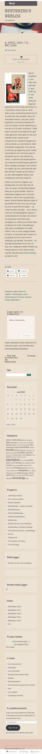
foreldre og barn (25, 453)
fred (16, 297)
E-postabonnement (17, 708)
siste (12, 658)
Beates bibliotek (14, 503)
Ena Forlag (31, 253)
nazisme (28, 297)
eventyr (32, 447)
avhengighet (29, 440)
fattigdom (23, 450)
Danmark (19, 445)
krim (31, 460)
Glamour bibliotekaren (16, 517)
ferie (33, 450)
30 (21, 418)
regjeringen (14, 300)
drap (25, 445)
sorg (19, 473)
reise (16, 470)
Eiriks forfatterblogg (15, 513)
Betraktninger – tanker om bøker (20, 506)
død (31, 445)
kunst (8, 463)
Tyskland (17, 475)
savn (30, 470)
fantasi (16, 450)
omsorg (16, 468)
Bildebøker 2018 (14, 613)
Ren (9, 688)
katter (24, 457)
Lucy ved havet (14, 671)
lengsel (13, 463)
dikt (23, 445)
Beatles (11, 678)
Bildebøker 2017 (14, 610)
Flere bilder (10, 647)
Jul (22, 457)
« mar (8, 425)
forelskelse (9, 455)
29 (16, 418)
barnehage (20, 442)
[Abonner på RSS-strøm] (8, 658)
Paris (32, 468)
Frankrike (15, 455)
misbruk (32, 463)
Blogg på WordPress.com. (15, 749)
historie (21, 297)
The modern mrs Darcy (17, 541)
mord (8, 465)
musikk (17, 465)
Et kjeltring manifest (15, 695)
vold (27, 478)
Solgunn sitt (12, 538)
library (23, 463)
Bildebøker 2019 (14, 617)
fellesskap (29, 450)
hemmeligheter (27, 455)
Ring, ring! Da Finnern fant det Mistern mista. (11, 359)
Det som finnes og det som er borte (21, 685)
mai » (14, 425)
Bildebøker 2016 (14, 607)
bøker (16, 291)
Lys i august (12, 692)
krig (27, 460)
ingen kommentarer (21, 59)
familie (10, 449)
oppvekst (24, 468)
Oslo (29, 468)
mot (13, 465)
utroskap (30, 475)
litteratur (27, 463)
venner (8, 478)
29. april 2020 (21, 62)
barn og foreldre (28, 442)
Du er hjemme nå (14, 664)
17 (25, 409)
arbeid (24, 440)
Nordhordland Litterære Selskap (20, 527)
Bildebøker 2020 (14, 621)
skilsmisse (9, 473)
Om (9, 624)
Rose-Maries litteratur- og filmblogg (21, 531)
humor (14, 457)
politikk (12, 470)
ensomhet (24, 447)
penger (8, 470)
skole (14, 473)
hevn (33, 455)
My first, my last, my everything (19, 523)
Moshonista (12, 520)
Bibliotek (9, 445)
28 (12, 418)
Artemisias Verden (15, 496)
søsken (9, 475)
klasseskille (23, 460)
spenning (24, 473)
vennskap (18, 478)
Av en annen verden (15, 499)
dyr (28, 445)
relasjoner (23, 470)
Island (19, 457)
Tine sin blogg (13, 545)
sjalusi (34, 470)
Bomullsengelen (14, 681)
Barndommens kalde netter (18, 674)
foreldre (15, 453)
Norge (7, 300)
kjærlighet (12, 459)
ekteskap (9, 447)
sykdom (31, 473)
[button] (15, 89)
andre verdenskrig (13, 440)
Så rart (10, 534)
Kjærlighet (12, 668)
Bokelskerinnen (14, 510)
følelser (20, 455)
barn (8, 442)
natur (21, 465)
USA (26, 475)
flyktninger (9, 453)
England (16, 447)
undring (22, 475)
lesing (18, 463)
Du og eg (32, 356)
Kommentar (27, 335)
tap (13, 475)
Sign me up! (13, 728)
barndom (14, 442)
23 (21, 414)
